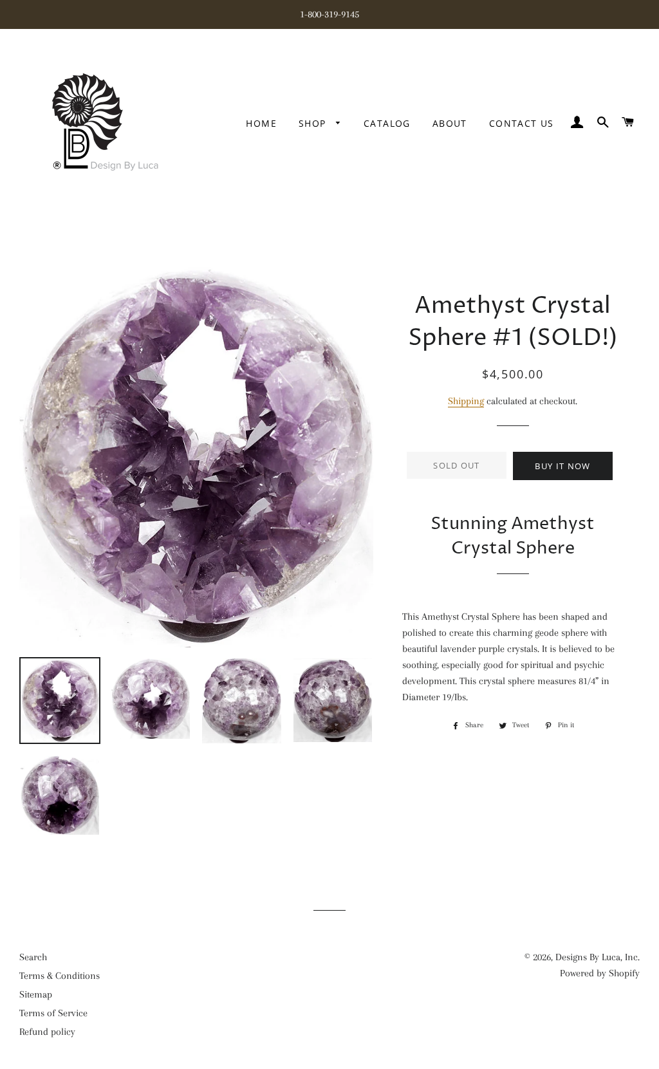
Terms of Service (53, 1013)
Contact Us (521, 123)
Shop (314, 123)
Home (261, 123)
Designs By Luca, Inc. (597, 957)
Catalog (387, 123)
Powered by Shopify (600, 973)
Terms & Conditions (59, 975)
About (449, 123)
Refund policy (47, 1031)
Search (33, 957)
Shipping (466, 401)
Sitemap (35, 994)
